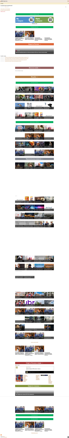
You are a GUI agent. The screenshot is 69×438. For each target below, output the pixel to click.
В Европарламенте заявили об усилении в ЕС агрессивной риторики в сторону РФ (16, 59)
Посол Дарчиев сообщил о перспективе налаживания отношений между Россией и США (16, 58)
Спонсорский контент (34, 415)
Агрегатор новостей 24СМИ (34, 342)
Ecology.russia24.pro (18, 299)
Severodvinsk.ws (17, 315)
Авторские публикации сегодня (34, 14)
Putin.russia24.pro (17, 220)
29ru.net (16, 307)
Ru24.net (16, 30)
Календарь (2, 3)
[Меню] (68, 1)
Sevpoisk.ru (16, 323)
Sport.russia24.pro (17, 263)
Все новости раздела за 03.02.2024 (5, 10)
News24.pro (16, 102)
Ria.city (16, 195)
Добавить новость (3, 11)
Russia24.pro (17, 111)
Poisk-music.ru (17, 161)
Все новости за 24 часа (34, 82)
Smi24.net (16, 405)
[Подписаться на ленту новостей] (1, 434)
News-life (16, 124)
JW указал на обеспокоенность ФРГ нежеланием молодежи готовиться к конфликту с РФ (16, 57)
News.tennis (16, 140)
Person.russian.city (17, 291)
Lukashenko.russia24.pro (18, 271)
